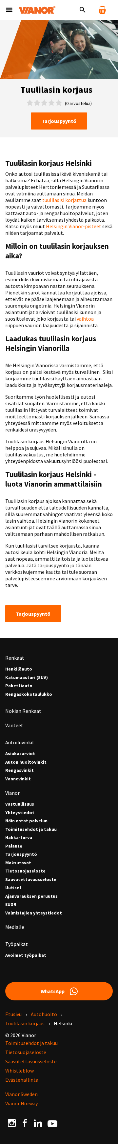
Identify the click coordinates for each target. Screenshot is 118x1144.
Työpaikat (16, 944)
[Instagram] (12, 1123)
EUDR (10, 904)
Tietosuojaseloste (25, 871)
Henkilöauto (18, 669)
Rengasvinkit (19, 770)
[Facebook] (25, 1123)
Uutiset (13, 888)
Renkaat (14, 657)
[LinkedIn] (38, 1123)
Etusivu (13, 1014)
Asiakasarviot (20, 753)
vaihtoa (85, 318)
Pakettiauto (18, 686)
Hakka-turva (18, 837)
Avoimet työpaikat (25, 955)
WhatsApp (53, 991)
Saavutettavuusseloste (30, 879)
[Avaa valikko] (9, 10)
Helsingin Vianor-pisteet (74, 226)
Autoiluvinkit (19, 742)
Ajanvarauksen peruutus (31, 896)
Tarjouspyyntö (59, 121)
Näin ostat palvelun (26, 821)
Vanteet (14, 725)
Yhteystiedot (19, 812)
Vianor (12, 793)
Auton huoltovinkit (26, 762)
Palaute (13, 846)
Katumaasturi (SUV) (26, 677)
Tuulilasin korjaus (25, 1023)
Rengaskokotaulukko (28, 694)
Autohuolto (44, 1014)
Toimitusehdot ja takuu (31, 829)
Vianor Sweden (21, 1094)
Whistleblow (19, 1070)
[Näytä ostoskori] (102, 10)
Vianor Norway (21, 1103)
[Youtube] (52, 1123)
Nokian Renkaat (23, 711)
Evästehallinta (21, 1079)
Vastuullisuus (19, 804)
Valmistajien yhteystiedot (33, 913)
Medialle (14, 927)
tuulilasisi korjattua (64, 200)
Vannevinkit (18, 779)
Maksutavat (18, 863)
